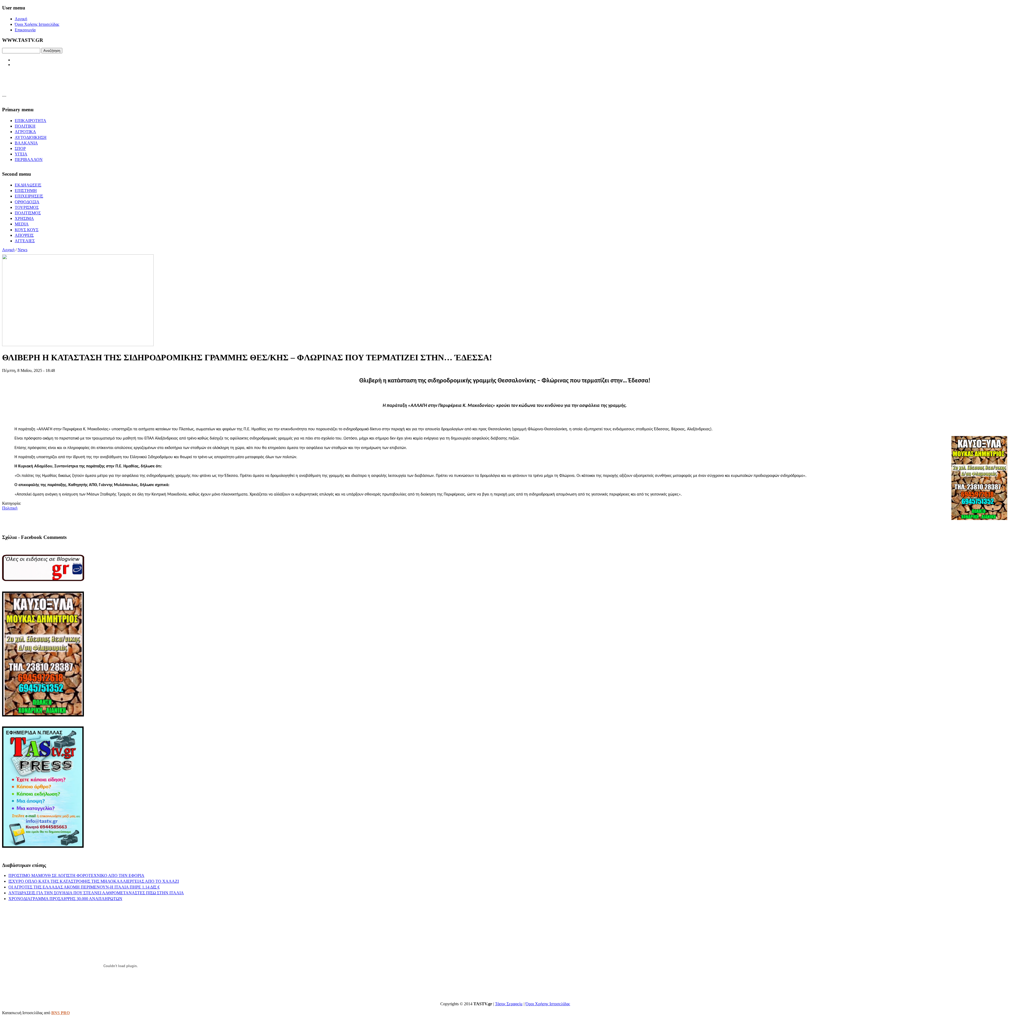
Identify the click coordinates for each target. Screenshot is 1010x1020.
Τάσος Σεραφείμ (509, 1004)
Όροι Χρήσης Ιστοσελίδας (548, 1004)
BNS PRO (60, 1013)
